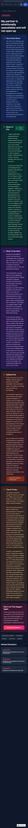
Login (25, 4)
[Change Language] (21, 4)
